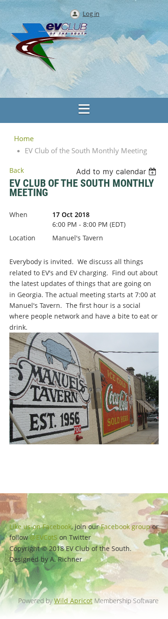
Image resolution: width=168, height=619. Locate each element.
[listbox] (117, 171)
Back (16, 170)
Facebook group (125, 526)
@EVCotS (43, 537)
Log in (91, 13)
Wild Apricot (73, 600)
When (18, 214)
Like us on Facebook (40, 526)
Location (22, 237)
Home (24, 138)
